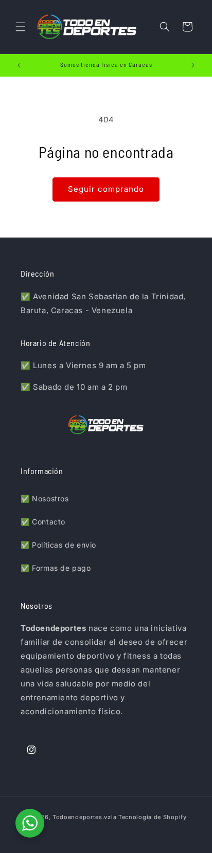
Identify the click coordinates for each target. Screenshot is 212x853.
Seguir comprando (106, 189)
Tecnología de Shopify (152, 817)
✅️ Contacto (43, 521)
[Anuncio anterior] (19, 65)
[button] (20, 26)
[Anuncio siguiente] (193, 65)
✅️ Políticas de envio (58, 544)
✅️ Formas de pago (56, 568)
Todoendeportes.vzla (84, 817)
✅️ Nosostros (45, 498)
